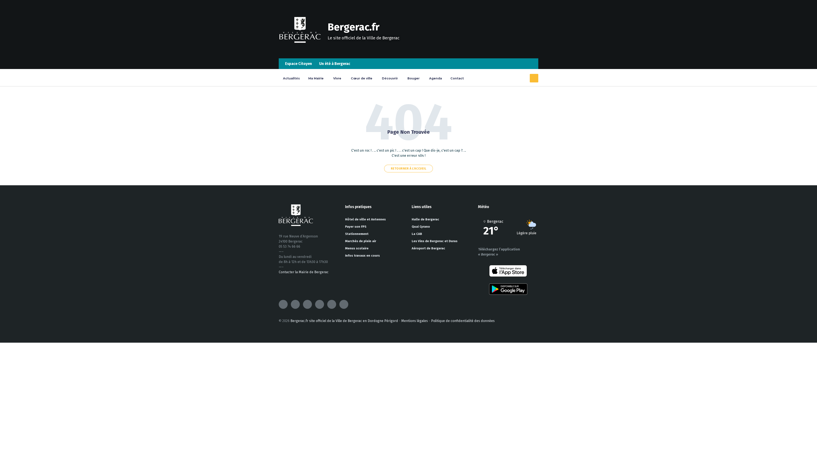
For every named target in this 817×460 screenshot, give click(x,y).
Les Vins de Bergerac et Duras (434, 241)
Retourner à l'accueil (408, 168)
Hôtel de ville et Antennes (365, 219)
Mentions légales (414, 321)
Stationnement (357, 234)
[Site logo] (300, 50)
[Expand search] (534, 78)
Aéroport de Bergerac (428, 248)
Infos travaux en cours (362, 255)
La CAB (417, 234)
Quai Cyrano (421, 227)
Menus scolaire (357, 248)
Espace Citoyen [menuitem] (298, 63)
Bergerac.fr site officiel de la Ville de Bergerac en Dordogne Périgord (344, 321)
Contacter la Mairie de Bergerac (304, 272)
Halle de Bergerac (425, 219)
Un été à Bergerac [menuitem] (334, 63)
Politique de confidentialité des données (463, 321)
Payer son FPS (355, 227)
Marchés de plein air (360, 241)
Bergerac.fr (354, 27)
